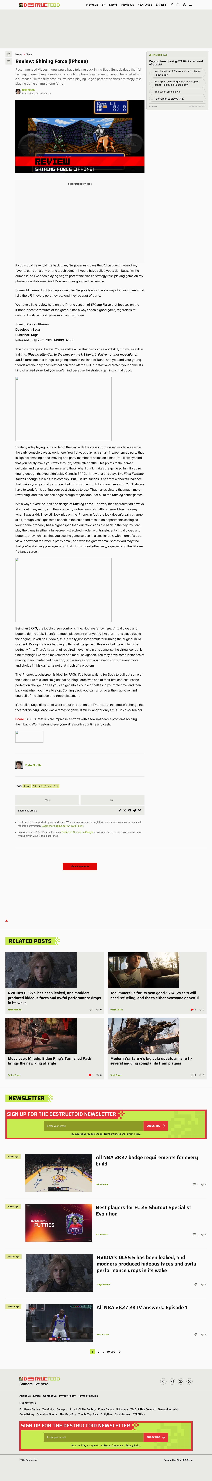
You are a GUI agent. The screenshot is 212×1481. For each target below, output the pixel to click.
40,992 (110, 1351)
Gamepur (61, 1409)
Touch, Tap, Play (88, 1414)
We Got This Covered (143, 1409)
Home (18, 54)
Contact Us (50, 1395)
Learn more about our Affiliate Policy (62, 825)
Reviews (127, 4)
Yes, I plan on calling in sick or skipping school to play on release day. (177, 83)
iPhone (27, 786)
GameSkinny (26, 1414)
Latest (161, 4)
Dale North (28, 89)
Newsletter (95, 4)
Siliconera (122, 1409)
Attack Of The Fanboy (83, 1409)
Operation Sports (47, 1414)
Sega (56, 786)
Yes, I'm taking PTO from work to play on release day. (178, 73)
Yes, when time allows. (167, 91)
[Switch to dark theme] (184, 5)
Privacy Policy (133, 1133)
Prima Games (106, 1409)
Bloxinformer (122, 1414)
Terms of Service (112, 1133)
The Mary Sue (68, 1414)
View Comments (80, 866)
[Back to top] (6, 920)
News (113, 4)
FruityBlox (106, 1414)
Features (145, 4)
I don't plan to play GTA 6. (169, 98)
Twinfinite (48, 1409)
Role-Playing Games (42, 786)
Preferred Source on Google (77, 832)
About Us (25, 1395)
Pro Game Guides (29, 1409)
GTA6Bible (139, 1414)
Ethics (37, 1395)
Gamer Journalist (168, 1409)
